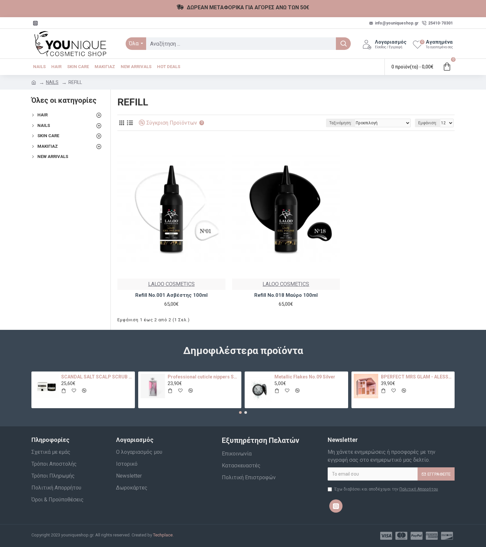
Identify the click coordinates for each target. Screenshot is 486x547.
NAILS (52, 82)
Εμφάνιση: (427, 123)
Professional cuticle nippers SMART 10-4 (203, 376)
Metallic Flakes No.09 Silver (304, 376)
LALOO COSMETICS (171, 284)
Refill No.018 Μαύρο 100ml (286, 295)
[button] (240, 412)
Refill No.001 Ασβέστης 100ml (171, 295)
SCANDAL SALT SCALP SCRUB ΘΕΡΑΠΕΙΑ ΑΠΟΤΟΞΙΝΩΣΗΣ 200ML (97, 376)
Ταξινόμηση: (340, 123)
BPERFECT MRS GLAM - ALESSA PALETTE (416, 376)
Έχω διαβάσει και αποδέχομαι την (386, 489)
